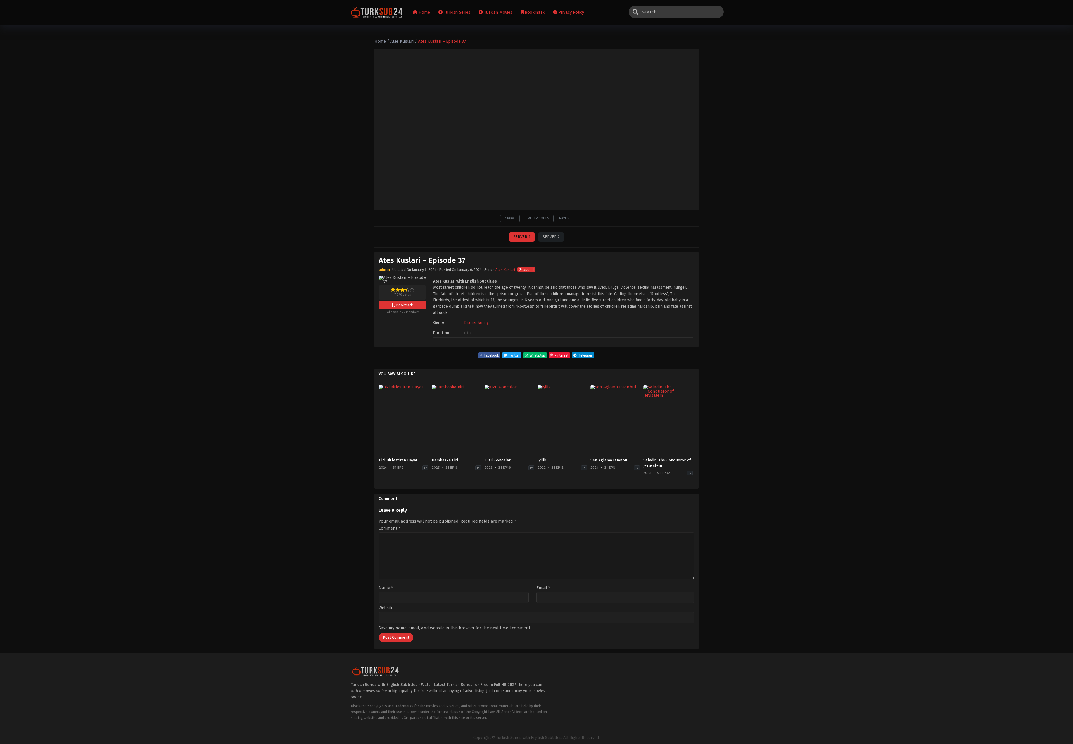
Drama (470, 322)
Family (483, 322)
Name (386, 588)
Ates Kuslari (505, 269)
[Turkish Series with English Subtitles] (376, 12)
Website (386, 608)
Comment (389, 528)
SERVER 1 (521, 237)
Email (543, 588)
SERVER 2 (551, 237)
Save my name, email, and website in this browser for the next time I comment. (455, 627)
